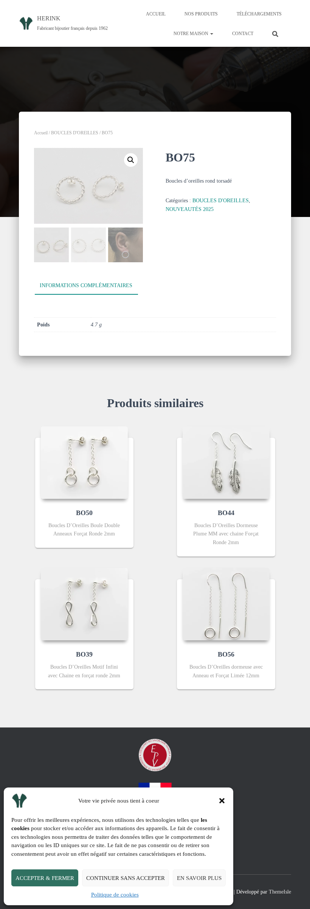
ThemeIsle (280, 892)
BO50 (84, 513)
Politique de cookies (115, 895)
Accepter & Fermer (45, 878)
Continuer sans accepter (125, 878)
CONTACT (242, 33)
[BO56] (226, 604)
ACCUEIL (156, 14)
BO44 (226, 513)
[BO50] (84, 462)
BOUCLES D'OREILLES (74, 132)
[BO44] (226, 462)
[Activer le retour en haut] (295, 893)
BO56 (226, 654)
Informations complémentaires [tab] (86, 285)
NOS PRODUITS (201, 14)
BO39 (84, 654)
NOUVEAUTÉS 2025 (190, 209)
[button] (222, 800)
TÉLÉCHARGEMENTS (259, 14)
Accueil (41, 132)
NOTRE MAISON (191, 33)
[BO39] (84, 604)
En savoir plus (199, 878)
